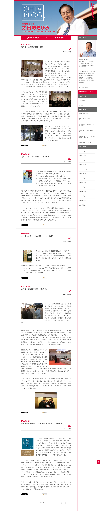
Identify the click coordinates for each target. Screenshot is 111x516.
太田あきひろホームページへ (87, 92)
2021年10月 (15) (83, 173)
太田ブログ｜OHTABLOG (33, 13)
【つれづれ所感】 (26, 44)
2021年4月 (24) (82, 200)
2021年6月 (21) (82, 191)
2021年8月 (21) (82, 182)
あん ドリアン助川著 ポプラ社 (35, 157)
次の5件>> (64, 503)
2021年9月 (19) (82, 178)
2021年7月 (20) (82, 187)
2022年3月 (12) (82, 151)
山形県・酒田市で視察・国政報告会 (34, 289)
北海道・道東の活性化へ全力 (32, 47)
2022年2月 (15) (82, 155)
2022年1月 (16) (82, 160)
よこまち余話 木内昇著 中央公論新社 (37, 236)
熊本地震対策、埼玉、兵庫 (85, 142)
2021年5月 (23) (82, 196)
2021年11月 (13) (83, 169)
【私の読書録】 (25, 154)
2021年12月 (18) (83, 164)
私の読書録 (58, 38)
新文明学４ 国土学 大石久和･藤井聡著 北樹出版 (41, 424)
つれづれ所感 (33, 38)
